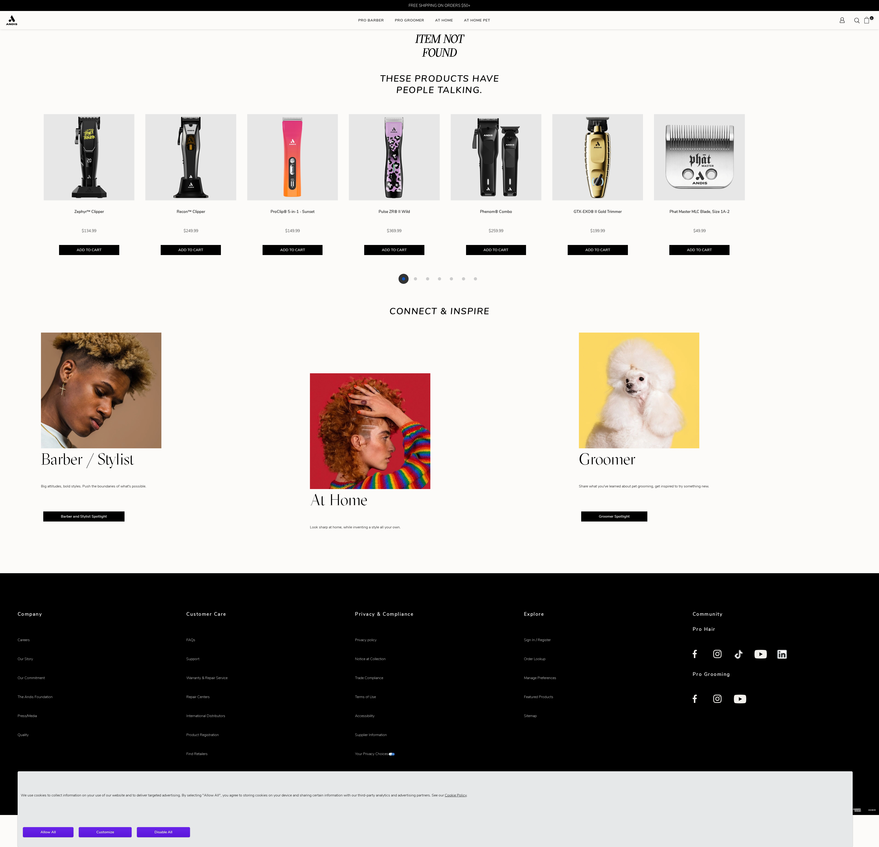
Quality (23, 734)
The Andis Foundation (35, 696)
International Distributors (205, 715)
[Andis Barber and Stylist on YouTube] (760, 655)
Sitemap (530, 715)
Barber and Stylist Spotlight (84, 516)
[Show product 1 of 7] (404, 279)
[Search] (858, 20)
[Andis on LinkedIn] (782, 655)
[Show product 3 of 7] (428, 279)
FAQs (190, 640)
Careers (24, 640)
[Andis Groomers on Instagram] (718, 700)
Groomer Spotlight (614, 516)
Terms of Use (365, 696)
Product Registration (202, 734)
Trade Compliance (369, 677)
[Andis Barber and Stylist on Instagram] (718, 655)
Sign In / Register (537, 640)
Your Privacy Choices (371, 753)
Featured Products (538, 696)
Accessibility (364, 715)
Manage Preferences (540, 677)
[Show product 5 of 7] (451, 279)
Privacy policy (366, 640)
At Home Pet (477, 20)
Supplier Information (371, 734)
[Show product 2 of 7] (415, 279)
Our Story (25, 658)
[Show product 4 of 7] (439, 279)
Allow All (48, 832)
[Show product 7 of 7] (475, 279)
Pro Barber (371, 20)
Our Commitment (31, 677)
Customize (105, 832)
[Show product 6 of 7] (463, 279)
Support (192, 658)
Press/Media (27, 715)
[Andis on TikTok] (739, 655)
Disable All (163, 832)
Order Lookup (534, 658)
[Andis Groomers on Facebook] (698, 700)
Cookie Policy (456, 795)
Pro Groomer (409, 20)
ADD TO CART (89, 250)
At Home (444, 20)
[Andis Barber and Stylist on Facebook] (698, 655)
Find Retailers (197, 753)
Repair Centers (198, 696)
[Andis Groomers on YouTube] (740, 700)
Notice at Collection (370, 658)
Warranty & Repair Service (207, 677)
